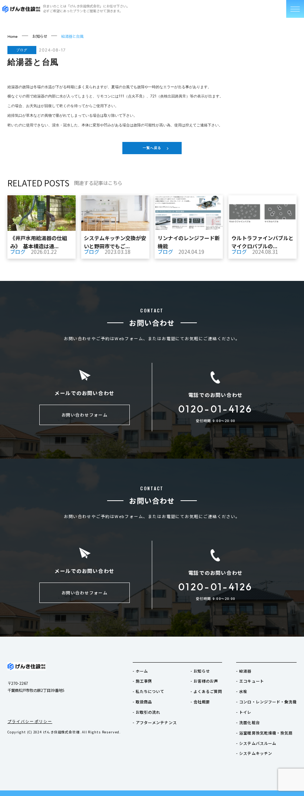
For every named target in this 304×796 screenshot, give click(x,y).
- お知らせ (200, 671)
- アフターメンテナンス (155, 722)
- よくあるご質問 (206, 691)
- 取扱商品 (142, 701)
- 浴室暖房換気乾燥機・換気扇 (264, 733)
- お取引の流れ (146, 712)
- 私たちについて (148, 691)
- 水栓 (241, 691)
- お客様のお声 (204, 681)
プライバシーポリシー (29, 721)
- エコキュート (250, 681)
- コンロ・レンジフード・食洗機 (266, 701)
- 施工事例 (142, 681)
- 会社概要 (200, 701)
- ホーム (140, 671)
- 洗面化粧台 (248, 722)
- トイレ (243, 712)
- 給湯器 (243, 671)
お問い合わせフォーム (85, 415)
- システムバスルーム (256, 743)
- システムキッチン (254, 753)
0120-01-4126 (215, 409)
